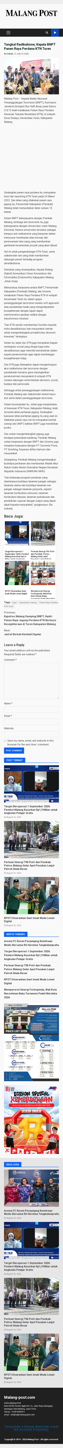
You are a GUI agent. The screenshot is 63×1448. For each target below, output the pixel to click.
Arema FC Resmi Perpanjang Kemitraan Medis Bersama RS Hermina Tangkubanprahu (31, 1188)
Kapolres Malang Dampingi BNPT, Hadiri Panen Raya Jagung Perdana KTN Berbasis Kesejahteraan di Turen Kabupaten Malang (30, 618)
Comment (10, 659)
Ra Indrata (8, 54)
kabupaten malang (28, 602)
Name (8, 703)
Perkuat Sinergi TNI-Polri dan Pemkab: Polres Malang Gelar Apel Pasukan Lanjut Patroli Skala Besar (31, 839)
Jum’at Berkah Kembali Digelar (22, 632)
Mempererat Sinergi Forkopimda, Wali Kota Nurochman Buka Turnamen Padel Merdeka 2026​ (30, 993)
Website (9, 728)
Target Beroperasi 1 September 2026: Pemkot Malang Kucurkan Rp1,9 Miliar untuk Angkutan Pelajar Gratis (31, 783)
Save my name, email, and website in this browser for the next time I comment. (30, 742)
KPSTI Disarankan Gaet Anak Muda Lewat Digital (31, 895)
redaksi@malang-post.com (22, 1415)
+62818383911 (18, 1412)
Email (8, 715)
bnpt (14, 602)
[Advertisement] (31, 157)
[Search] (47, 33)
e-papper (55, 33)
